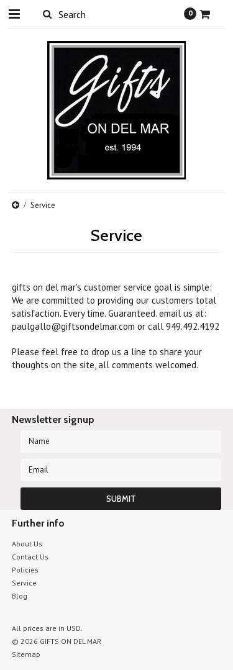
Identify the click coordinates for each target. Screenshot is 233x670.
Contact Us (30, 556)
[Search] (47, 13)
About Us (27, 543)
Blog (19, 595)
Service (24, 582)
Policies (25, 569)
